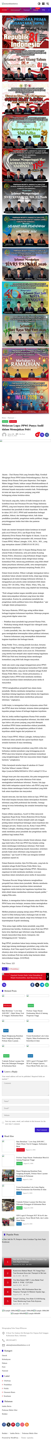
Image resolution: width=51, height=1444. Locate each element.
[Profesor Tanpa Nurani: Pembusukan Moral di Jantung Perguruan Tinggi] (37, 1001)
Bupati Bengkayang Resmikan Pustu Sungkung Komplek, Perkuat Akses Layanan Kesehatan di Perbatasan (12, 1038)
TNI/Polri (7, 1381)
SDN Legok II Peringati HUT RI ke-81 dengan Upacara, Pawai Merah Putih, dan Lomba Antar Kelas (37, 1063)
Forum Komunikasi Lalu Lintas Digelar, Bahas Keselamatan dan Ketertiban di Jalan (37, 1038)
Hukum (4, 1363)
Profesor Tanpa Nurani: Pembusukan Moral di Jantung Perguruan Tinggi (37, 1013)
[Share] (47, 435)
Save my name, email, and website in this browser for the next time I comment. (25, 1122)
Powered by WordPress (10, 1438)
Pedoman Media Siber (9, 1410)
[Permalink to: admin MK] (5, 435)
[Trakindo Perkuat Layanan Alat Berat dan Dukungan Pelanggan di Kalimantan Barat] (13, 1052)
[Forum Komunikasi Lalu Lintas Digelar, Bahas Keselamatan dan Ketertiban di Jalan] (37, 1027)
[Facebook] (32, 985)
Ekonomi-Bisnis (9, 1392)
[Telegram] (42, 985)
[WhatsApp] (47, 985)
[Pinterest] (13, 1425)
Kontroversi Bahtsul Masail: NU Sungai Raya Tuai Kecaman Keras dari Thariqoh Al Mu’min (29, 1272)
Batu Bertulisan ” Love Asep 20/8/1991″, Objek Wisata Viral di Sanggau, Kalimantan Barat (13, 1013)
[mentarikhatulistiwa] (10, 4)
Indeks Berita (6, 1406)
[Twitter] (37, 985)
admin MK (11, 434)
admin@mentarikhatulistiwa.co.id (18, 1345)
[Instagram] (22, 1425)
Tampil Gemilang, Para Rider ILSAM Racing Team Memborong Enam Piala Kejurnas (29, 1300)
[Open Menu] (43, 3)
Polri (3, 1367)
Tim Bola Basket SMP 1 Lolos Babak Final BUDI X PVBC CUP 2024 (28, 1281)
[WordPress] (18, 1425)
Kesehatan (7, 1396)
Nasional (5, 421)
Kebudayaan (7, 1005)
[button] (39, 3)
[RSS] (27, 1425)
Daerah (6, 1030)
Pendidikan (13, 421)
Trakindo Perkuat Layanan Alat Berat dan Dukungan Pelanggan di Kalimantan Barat (13, 1063)
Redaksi (4, 1414)
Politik (6, 1388)
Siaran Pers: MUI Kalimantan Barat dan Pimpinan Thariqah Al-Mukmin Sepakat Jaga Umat (29, 1290)
